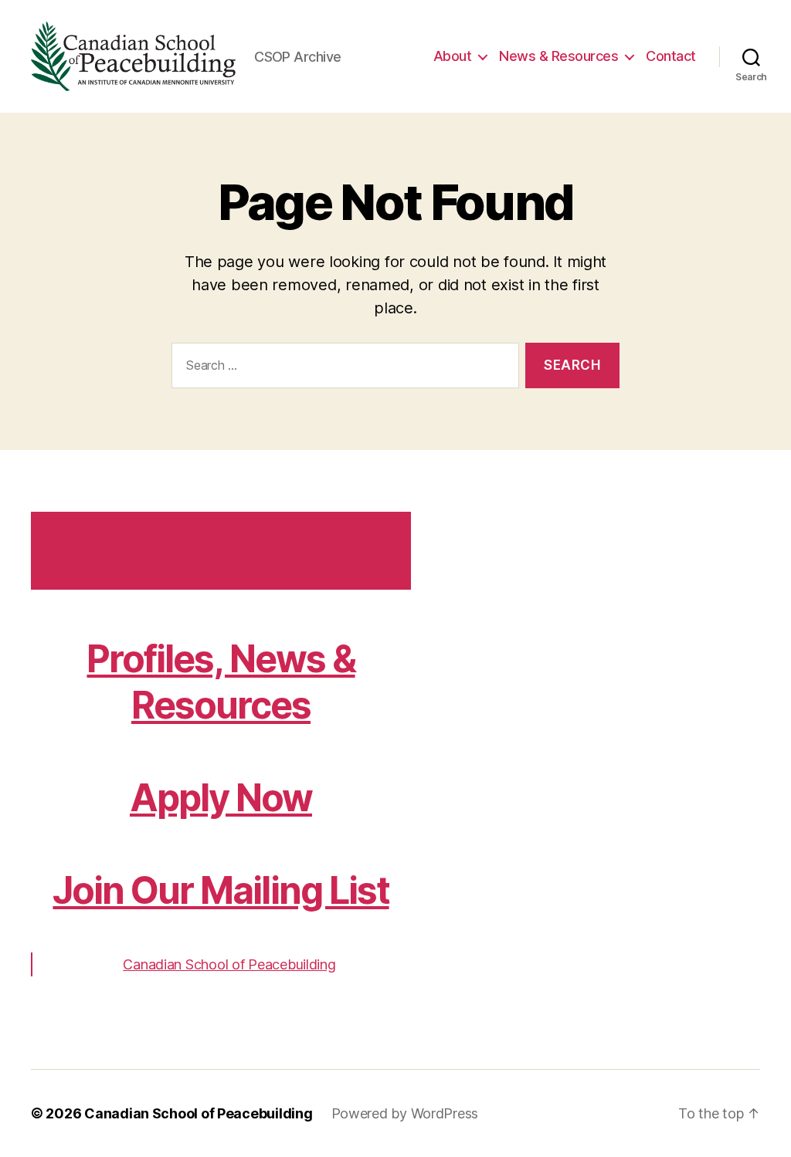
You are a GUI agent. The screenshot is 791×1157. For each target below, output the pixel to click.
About (452, 56)
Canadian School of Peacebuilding (229, 964)
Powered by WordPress (405, 1113)
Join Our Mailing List (221, 890)
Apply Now (221, 797)
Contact (671, 56)
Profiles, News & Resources (221, 682)
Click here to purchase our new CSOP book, (220, 550)
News (558, 56)
